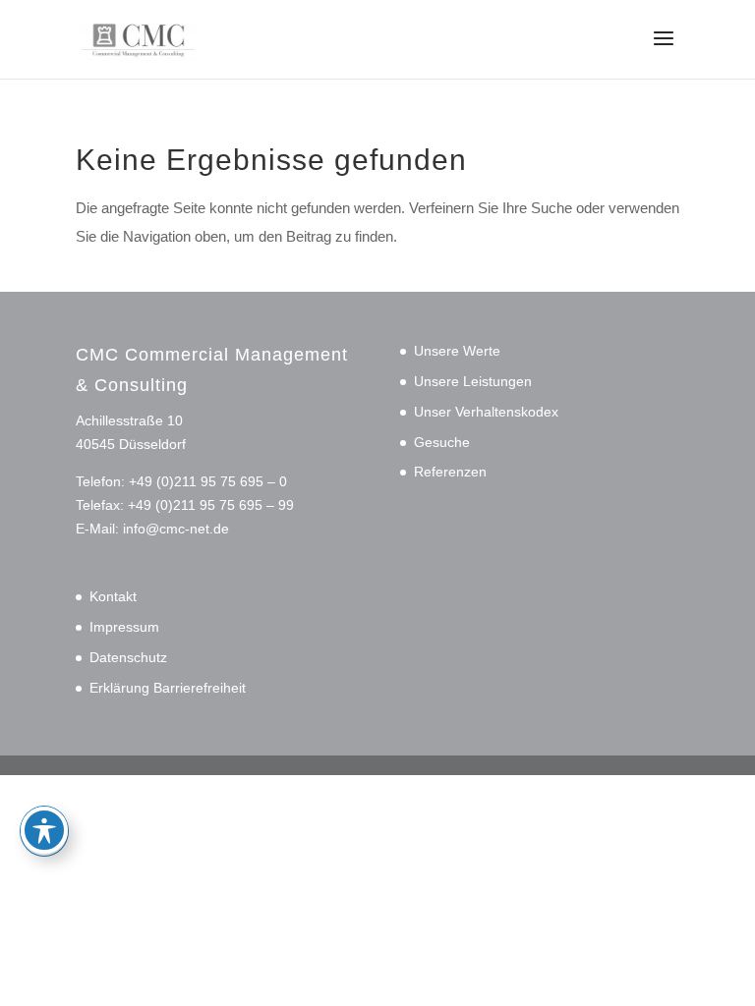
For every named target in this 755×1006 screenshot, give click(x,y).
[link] (138, 37)
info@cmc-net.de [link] (176, 528)
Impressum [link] (124, 627)
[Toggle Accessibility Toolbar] (44, 830)
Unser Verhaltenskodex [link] (486, 411)
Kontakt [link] (113, 596)
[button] (663, 51)
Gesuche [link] (442, 442)
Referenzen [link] (450, 471)
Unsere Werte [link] (457, 351)
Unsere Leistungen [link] (473, 381)
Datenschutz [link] (128, 657)
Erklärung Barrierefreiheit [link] (167, 688)
